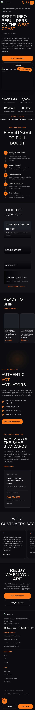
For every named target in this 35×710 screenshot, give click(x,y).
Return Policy (16, 694)
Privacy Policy (7, 694)
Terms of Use (25, 694)
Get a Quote (25, 706)
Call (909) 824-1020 (17, 602)
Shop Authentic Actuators (12, 421)
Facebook (25, 628)
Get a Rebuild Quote (17, 58)
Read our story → (9, 466)
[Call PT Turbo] (23, 2)
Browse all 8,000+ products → (17, 286)
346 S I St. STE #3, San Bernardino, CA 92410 (17, 618)
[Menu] (32, 3)
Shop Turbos (17, 65)
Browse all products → (11, 308)
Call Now (9, 706)
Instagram (11, 628)
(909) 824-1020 (13, 497)
